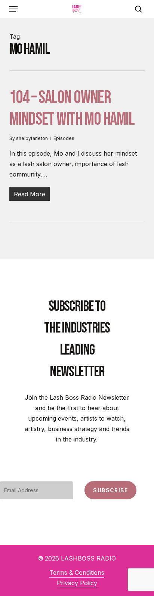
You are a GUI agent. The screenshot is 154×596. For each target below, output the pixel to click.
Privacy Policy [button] (77, 583)
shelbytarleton (32, 138)
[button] (13, 9)
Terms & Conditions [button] (76, 572)
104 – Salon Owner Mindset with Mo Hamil (72, 108)
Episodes (63, 138)
